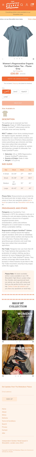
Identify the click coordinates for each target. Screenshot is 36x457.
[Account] (27, 4)
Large (6, 97)
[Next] (33, 59)
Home (4, 409)
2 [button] (19, 341)
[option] (18, 41)
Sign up (9, 399)
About (4, 412)
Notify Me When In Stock (18, 79)
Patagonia (19, 71)
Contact (4, 430)
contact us (23, 286)
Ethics (4, 415)
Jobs (3, 433)
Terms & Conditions (9, 421)
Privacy (4, 427)
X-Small (6, 92)
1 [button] (14, 58)
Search (4, 424)
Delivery (5, 418)
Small (15, 92)
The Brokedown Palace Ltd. (19, 450)
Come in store (13, 286)
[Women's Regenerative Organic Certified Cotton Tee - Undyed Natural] (5, 114)
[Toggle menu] (3, 5)
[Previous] (2, 59)
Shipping (15, 83)
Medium (24, 92)
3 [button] (19, 58)
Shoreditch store (24, 202)
